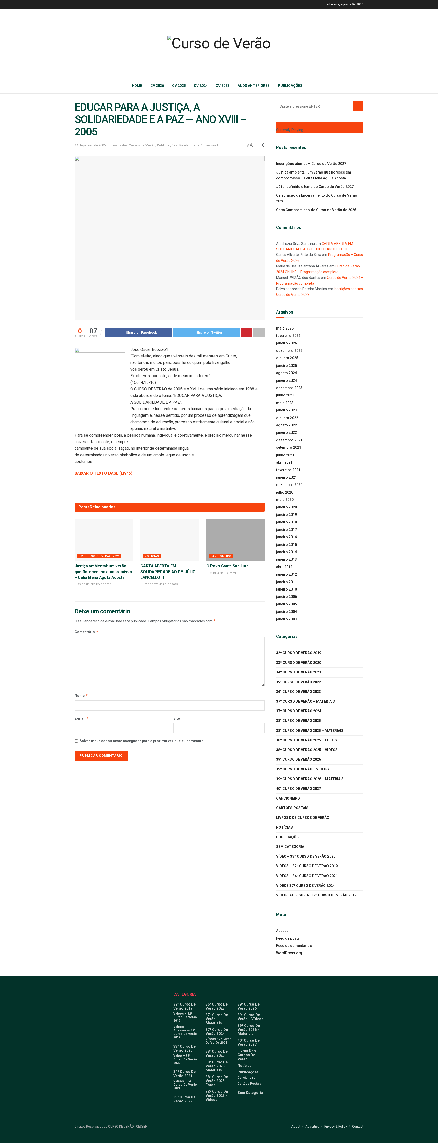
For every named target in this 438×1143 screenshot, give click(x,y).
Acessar (283, 931)
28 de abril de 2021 (222, 573)
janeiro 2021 (286, 477)
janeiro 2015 (286, 545)
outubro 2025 (287, 358)
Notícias (151, 556)
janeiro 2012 (286, 574)
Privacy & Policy (335, 1126)
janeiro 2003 (286, 619)
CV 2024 (201, 86)
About (295, 1126)
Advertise (312, 1126)
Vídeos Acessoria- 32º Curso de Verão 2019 (316, 895)
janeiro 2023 (286, 410)
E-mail (82, 718)
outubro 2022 (287, 418)
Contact (357, 1126)
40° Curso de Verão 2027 (298, 789)
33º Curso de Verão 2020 (298, 663)
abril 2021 (284, 462)
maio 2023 (285, 403)
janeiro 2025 (286, 365)
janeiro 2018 (286, 522)
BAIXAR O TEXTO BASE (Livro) (103, 473)
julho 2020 (284, 492)
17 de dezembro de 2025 (160, 584)
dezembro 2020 (289, 485)
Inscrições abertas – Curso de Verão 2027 (311, 164)
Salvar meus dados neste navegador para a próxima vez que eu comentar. (142, 741)
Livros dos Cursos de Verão (133, 145)
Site (176, 718)
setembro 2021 (288, 447)
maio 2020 (285, 500)
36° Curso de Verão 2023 (298, 692)
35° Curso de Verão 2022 (298, 682)
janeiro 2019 (286, 515)
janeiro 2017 (286, 530)
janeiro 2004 (286, 612)
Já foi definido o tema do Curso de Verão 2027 (315, 187)
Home (137, 86)
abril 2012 (284, 567)
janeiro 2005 (286, 604)
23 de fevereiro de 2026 (94, 584)
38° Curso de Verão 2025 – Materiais (309, 731)
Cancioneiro (220, 556)
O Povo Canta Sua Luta (227, 566)
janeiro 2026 (286, 343)
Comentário (86, 631)
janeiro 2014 (286, 552)
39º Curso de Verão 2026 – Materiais (310, 779)
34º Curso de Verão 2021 (298, 672)
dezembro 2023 (289, 388)
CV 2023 (222, 86)
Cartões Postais (292, 808)
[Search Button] (358, 106)
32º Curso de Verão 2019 (298, 653)
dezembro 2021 (289, 440)
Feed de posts (288, 938)
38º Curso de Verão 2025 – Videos (307, 750)
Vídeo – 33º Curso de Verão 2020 (305, 856)
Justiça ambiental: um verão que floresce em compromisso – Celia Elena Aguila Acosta (103, 572)
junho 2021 (285, 455)
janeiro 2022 (286, 432)
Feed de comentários (294, 946)
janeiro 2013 (286, 559)
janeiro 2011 (286, 582)
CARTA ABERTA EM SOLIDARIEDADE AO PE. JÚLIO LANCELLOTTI (168, 572)
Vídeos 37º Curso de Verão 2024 (305, 886)
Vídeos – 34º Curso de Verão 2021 (307, 876)
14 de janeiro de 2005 (90, 145)
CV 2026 (157, 86)
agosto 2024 (286, 373)
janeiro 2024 (286, 380)
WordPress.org (289, 953)
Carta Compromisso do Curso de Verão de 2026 (316, 210)
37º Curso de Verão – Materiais (305, 701)
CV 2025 (179, 86)
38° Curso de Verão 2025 (298, 721)
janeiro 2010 (286, 589)
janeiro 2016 (286, 537)
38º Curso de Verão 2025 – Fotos (306, 740)
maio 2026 (285, 328)
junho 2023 (285, 395)
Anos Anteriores (254, 86)
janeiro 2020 (286, 507)
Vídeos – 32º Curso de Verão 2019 (307, 866)
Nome (81, 695)
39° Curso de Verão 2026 (99, 556)
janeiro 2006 (286, 597)
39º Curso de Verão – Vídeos (302, 769)
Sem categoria (290, 847)
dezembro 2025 (289, 351)
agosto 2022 (286, 425)
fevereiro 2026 (288, 336)
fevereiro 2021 (288, 470)
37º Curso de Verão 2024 (298, 711)
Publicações (290, 86)
